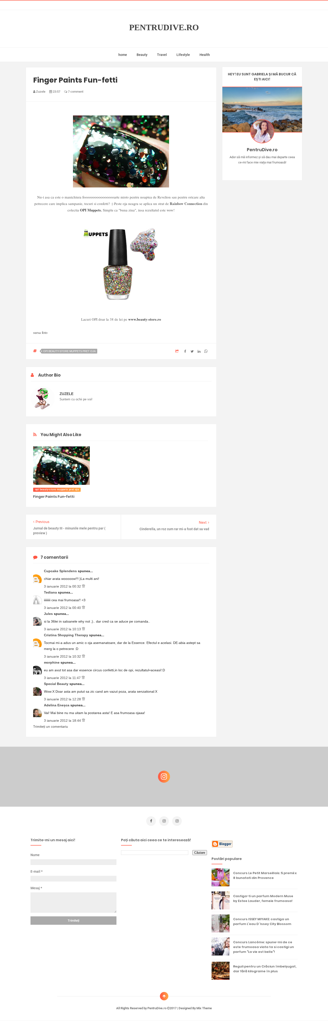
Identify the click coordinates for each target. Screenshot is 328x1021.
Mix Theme (204, 1008)
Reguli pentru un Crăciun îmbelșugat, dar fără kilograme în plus (264, 968)
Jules (49, 614)
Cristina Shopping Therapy (66, 635)
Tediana (51, 592)
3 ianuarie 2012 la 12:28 (63, 699)
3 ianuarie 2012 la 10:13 (63, 629)
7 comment (75, 91)
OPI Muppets (90, 210)
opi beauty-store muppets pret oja (69, 351)
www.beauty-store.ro (144, 319)
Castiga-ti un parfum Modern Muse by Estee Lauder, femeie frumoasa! (263, 898)
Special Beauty (56, 684)
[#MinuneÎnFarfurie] (255, 170)
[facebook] (151, 821)
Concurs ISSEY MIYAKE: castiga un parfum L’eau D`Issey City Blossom (262, 921)
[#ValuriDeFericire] (262, 170)
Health (205, 55)
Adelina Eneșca (57, 705)
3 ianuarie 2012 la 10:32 (63, 656)
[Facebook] (276, 170)
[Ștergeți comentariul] (83, 586)
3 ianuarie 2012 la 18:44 (63, 720)
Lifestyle (183, 55)
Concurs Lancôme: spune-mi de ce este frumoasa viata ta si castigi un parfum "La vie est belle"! (263, 947)
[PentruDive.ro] (269, 170)
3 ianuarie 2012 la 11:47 (63, 678)
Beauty (142, 55)
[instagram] (164, 821)
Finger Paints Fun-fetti (53, 496)
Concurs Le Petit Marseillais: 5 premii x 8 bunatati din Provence (265, 875)
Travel (162, 55)
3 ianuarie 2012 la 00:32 (63, 586)
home (122, 55)
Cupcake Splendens (61, 571)
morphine (52, 662)
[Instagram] (248, 170)
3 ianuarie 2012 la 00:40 (63, 608)
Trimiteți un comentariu (50, 726)
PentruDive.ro (164, 27)
